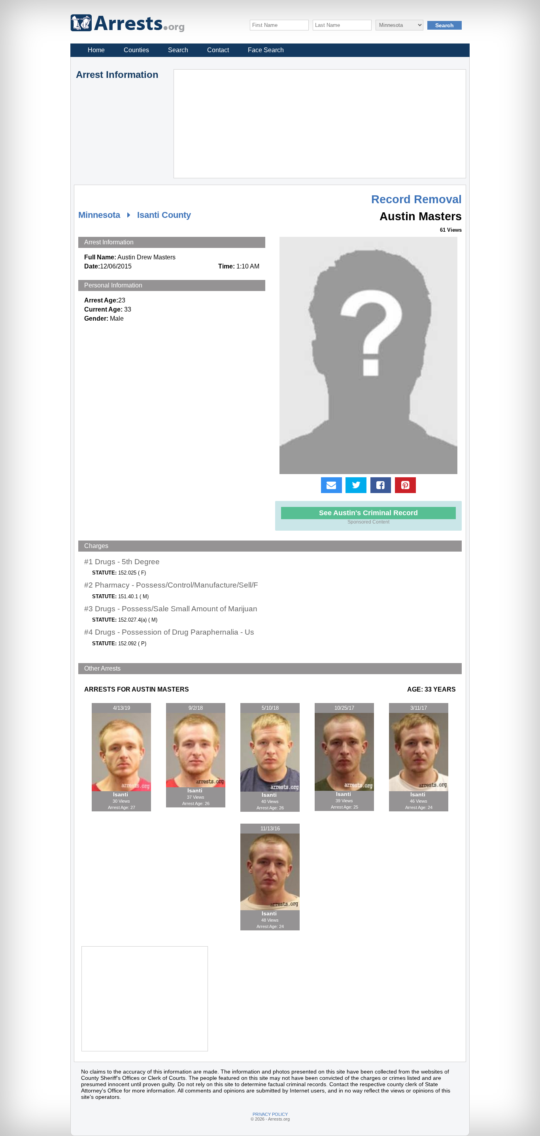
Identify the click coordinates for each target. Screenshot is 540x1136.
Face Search (266, 50)
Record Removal (416, 199)
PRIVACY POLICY (270, 1114)
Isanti (121, 794)
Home (96, 50)
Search (178, 50)
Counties (136, 50)
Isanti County (164, 215)
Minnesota (99, 215)
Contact (218, 50)
